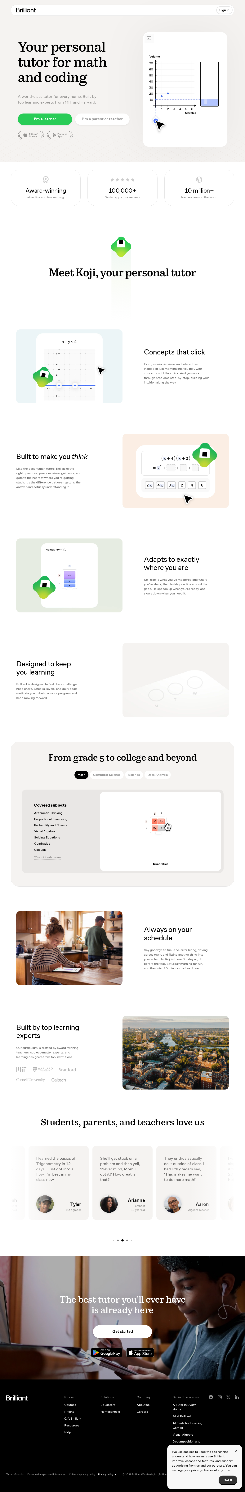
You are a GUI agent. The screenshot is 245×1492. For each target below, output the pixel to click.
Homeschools (110, 1412)
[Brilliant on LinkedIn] (237, 1397)
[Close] (236, 1451)
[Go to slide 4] (122, 1240)
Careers (142, 1412)
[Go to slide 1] (131, 1240)
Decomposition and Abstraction (186, 1443)
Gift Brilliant (72, 1419)
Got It (228, 1480)
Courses (70, 1405)
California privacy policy (82, 1474)
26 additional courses (47, 857)
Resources (71, 1425)
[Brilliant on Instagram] (220, 1397)
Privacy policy (105, 1474)
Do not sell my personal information (46, 1474)
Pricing (69, 1412)
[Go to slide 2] (113, 1240)
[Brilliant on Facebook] (211, 1397)
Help (67, 1432)
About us (143, 1405)
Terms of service (15, 1474)
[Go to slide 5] (127, 1240)
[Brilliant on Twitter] (228, 1397)
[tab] (81, 775)
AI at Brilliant (182, 1416)
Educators (107, 1405)
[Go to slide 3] (118, 1240)
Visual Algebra (183, 1435)
